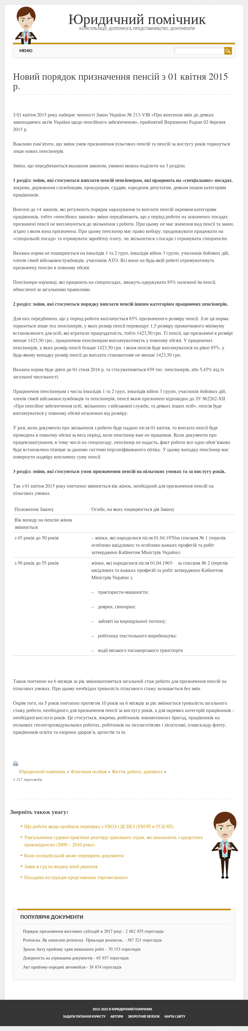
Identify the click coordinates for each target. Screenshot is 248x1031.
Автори (116, 1016)
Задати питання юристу (84, 1016)
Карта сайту (175, 1016)
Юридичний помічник (137, 18)
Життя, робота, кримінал (137, 771)
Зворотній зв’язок (144, 1016)
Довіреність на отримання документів (58, 958)
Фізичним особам (88, 771)
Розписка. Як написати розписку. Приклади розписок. (73, 940)
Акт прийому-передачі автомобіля (54, 967)
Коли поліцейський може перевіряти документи (74, 855)
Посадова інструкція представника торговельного (76, 877)
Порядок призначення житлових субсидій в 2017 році (72, 931)
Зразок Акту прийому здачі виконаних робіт (63, 949)
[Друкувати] (15, 771)
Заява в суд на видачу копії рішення (60, 866)
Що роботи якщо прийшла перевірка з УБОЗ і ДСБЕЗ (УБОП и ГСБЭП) (98, 826)
